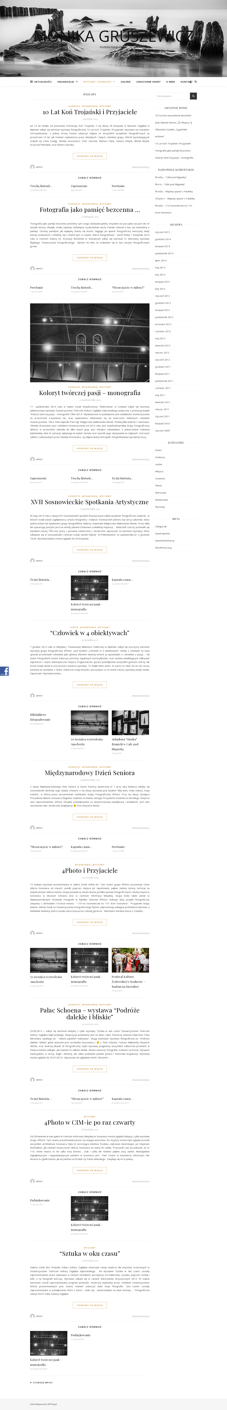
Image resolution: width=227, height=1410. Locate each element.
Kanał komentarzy (164, 540)
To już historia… (122, 478)
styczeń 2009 (162, 430)
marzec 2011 (162, 409)
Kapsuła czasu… (122, 580)
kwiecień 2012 (162, 345)
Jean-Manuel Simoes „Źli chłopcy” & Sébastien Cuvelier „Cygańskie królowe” (173, 129)
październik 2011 (164, 380)
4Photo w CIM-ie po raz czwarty (89, 1122)
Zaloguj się (160, 526)
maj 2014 (160, 267)
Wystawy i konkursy (97, 81)
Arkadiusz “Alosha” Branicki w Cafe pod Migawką (125, 744)
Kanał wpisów (162, 533)
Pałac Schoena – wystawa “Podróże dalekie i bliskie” (90, 1013)
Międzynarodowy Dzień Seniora (90, 772)
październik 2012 (164, 317)
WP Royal (52, 1404)
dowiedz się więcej (90, 156)
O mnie (170, 81)
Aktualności (43, 81)
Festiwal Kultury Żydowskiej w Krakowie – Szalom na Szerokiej (128, 981)
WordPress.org (163, 547)
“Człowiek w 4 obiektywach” (90, 632)
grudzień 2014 (163, 239)
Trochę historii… (41, 186)
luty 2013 (160, 288)
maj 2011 (160, 395)
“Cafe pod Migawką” (175, 177)
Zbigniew (160, 198)
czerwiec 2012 (163, 331)
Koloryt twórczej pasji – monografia (90, 392)
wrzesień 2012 (163, 324)
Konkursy (160, 457)
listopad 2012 (162, 310)
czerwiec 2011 (163, 388)
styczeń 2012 (162, 359)
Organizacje (65, 81)
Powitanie (118, 186)
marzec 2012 (162, 352)
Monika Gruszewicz (113, 35)
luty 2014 (160, 274)
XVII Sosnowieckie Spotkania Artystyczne (90, 502)
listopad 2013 (162, 281)
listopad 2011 (162, 373)
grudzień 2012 (163, 302)
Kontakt (187, 81)
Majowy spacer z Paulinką (179, 191)
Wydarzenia (90, 106)
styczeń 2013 (162, 295)
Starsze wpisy (42, 1382)
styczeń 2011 (162, 416)
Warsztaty (160, 492)
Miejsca (159, 471)
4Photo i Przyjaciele (90, 870)
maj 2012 (160, 338)
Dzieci (158, 450)
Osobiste (74, 106)
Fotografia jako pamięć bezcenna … (90, 209)
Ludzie (74, 627)
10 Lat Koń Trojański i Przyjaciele (90, 112)
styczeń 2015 (162, 232)
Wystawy (105, 106)
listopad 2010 (162, 423)
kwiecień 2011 (162, 402)
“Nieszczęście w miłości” (128, 287)
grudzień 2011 (163, 366)
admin (39, 166)
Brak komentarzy (140, 167)
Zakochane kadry (148, 81)
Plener (158, 485)
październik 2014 (164, 253)
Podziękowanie (40, 1200)
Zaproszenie (79, 186)
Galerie (126, 81)
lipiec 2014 (161, 260)
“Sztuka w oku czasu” (89, 1253)
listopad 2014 (162, 246)
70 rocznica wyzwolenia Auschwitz (173, 115)
